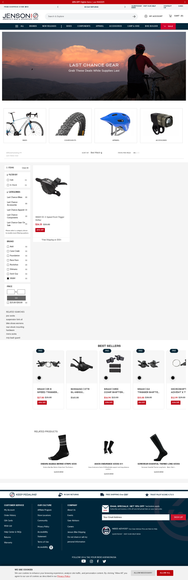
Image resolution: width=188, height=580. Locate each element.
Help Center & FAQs (12, 532)
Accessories (115, 26)
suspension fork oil (14, 319)
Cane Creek (18, 251)
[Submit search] (134, 16)
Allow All (165, 573)
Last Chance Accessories (17, 203)
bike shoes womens (14, 323)
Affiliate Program (45, 510)
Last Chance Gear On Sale (17, 224)
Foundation (18, 256)
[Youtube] (84, 562)
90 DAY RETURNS (91, 7)
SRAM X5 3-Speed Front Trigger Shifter (49, 218)
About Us (71, 510)
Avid (18, 247)
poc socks (10, 315)
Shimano (18, 269)
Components (83, 26)
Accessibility (43, 547)
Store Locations (44, 515)
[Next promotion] (125, 6)
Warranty (8, 543)
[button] (17, 175)
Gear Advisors (73, 521)
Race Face (18, 260)
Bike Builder (151, 26)
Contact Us (168, 7)
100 (138, 153)
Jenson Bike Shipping (76, 532)
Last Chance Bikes (17, 197)
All (22, 26)
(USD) (180, 7)
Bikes (69, 26)
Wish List (8, 526)
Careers (70, 527)
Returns (7, 537)
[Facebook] (98, 562)
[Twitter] (105, 562)
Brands (33, 26)
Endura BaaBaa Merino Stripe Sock (59, 463)
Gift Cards (8, 521)
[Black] (37, 208)
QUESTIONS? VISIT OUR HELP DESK (143, 7)
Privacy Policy (63, 576)
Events (70, 515)
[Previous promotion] (58, 6)
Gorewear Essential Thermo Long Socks (159, 463)
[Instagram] (92, 562)
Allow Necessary (143, 573)
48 (134, 153)
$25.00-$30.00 (18, 303)
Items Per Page (124, 153)
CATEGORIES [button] (14, 192)
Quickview (58, 472)
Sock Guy (18, 274)
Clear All (25, 168)
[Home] (20, 16)
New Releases (49, 26)
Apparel (100, 26)
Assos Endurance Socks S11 (108, 463)
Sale (170, 26)
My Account (9, 510)
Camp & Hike (133, 26)
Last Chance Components (17, 216)
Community (42, 521)
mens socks (11, 333)
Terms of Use (43, 542)
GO (16, 298)
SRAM (18, 278)
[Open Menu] (44, 16)
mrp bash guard (13, 337)
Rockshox (18, 265)
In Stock (13, 185)
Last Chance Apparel (17, 210)
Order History (10, 515)
